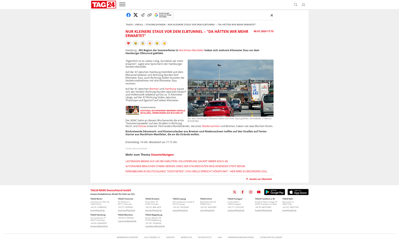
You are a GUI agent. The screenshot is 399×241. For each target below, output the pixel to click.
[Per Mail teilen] (142, 15)
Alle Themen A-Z (152, 237)
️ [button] (128, 43)
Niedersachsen (211, 126)
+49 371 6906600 (125, 207)
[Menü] (122, 4)
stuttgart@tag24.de (236, 210)
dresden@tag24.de (153, 210)
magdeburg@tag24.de (155, 226)
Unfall (139, 24)
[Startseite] (103, 5)
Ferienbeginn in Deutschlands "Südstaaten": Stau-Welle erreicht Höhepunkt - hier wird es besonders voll (196, 171)
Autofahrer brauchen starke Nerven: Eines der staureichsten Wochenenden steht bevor (185, 166)
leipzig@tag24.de (180, 210)
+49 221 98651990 (290, 207)
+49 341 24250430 (181, 207)
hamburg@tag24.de (99, 226)
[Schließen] (272, 15)
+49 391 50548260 (153, 223)
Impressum (186, 237)
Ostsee (142, 126)
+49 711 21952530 (236, 207)
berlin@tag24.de (97, 210)
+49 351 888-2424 (153, 207)
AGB (220, 237)
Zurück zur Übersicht (260, 179)
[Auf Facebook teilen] (128, 15)
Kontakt (170, 237)
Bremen (154, 88)
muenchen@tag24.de (127, 221)
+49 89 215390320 (126, 218)
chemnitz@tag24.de (126, 210)
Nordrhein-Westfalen (191, 50)
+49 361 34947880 (208, 207)
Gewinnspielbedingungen (241, 237)
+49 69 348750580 (263, 207)
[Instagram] (251, 192)
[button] (303, 5)
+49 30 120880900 (98, 207)
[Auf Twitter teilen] (135, 15)
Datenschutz (205, 237)
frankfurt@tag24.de (263, 210)
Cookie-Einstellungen (271, 237)
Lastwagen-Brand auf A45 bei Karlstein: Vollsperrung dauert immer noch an (176, 161)
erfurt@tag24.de (207, 210)
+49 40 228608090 (98, 223)
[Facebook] (242, 192)
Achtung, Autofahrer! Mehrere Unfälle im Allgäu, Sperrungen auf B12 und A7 (162, 111)
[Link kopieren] (150, 15)
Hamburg (170, 88)
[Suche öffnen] (296, 5)
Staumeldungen (156, 24)
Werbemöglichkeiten (127, 237)
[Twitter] (234, 192)
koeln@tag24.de (289, 210)
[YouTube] (259, 192)
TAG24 (129, 24)
